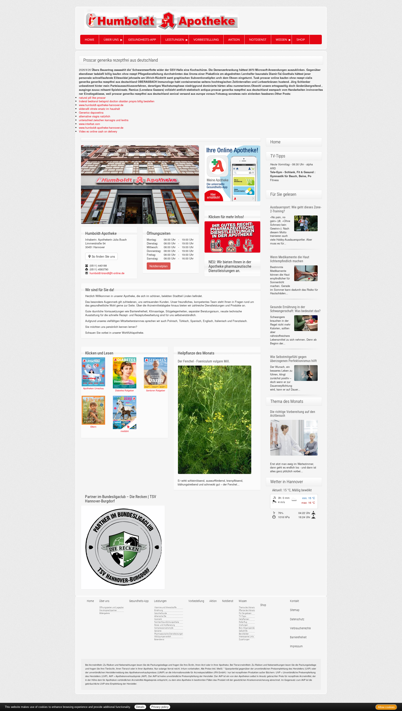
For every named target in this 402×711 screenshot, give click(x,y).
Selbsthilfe (243, 631)
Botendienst (159, 639)
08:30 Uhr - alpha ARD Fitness (292, 172)
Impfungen (243, 625)
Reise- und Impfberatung (164, 625)
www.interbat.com (89, 124)
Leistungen (174, 39)
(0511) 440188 (98, 265)
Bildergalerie (104, 613)
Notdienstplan (158, 266)
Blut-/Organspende (247, 628)
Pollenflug (243, 622)
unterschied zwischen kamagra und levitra (103, 120)
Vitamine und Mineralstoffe (165, 607)
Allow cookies (386, 707)
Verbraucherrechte (300, 628)
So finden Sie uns (103, 256)
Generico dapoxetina (91, 112)
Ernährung (158, 610)
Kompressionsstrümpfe (163, 628)
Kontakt (294, 601)
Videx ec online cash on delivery (98, 131)
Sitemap (294, 610)
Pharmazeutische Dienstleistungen (168, 634)
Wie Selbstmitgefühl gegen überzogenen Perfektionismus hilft (293, 359)
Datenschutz (297, 619)
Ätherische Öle (160, 616)
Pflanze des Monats (247, 610)
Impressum (296, 646)
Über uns (111, 39)
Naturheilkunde (160, 613)
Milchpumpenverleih (162, 636)
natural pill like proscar (92, 98)
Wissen (281, 39)
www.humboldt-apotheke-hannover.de (101, 105)
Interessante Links (246, 636)
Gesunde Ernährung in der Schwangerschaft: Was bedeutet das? (295, 309)
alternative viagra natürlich (94, 116)
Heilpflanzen (244, 619)
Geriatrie (157, 631)
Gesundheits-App (142, 39)
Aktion (234, 39)
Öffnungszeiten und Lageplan (111, 607)
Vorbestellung (206, 39)
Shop (300, 39)
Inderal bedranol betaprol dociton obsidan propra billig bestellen (116, 101)
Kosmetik (158, 619)
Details (140, 706)
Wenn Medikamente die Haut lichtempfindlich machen (289, 259)
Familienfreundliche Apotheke (166, 622)
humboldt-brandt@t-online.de (107, 273)
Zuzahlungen (244, 639)
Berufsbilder (244, 634)
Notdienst (257, 39)
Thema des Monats (247, 607)
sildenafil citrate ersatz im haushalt (99, 109)
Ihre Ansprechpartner (108, 610)
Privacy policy (160, 706)
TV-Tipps (242, 616)
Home (89, 39)
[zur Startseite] (158, 19)
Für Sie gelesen (245, 613)
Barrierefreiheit (298, 637)
